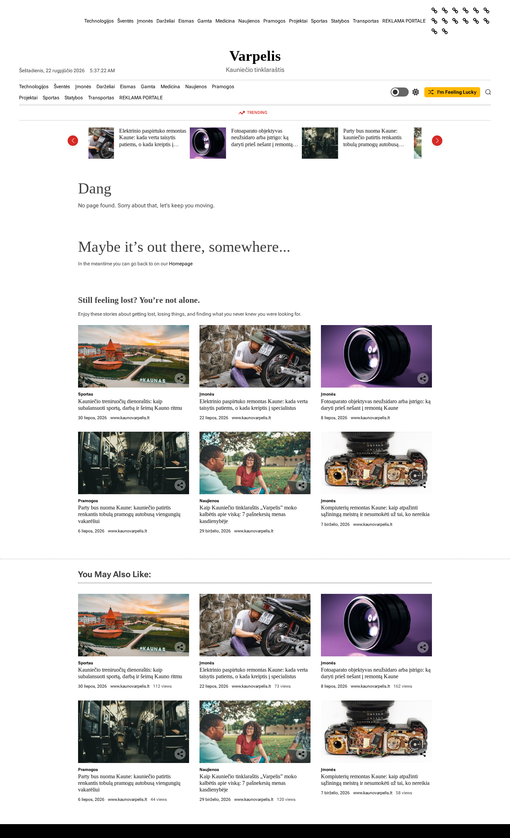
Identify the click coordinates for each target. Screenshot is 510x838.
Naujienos (249, 21)
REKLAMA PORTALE (404, 21)
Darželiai (165, 21)
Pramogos (274, 21)
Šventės (125, 21)
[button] (73, 140)
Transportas (366, 21)
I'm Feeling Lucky (456, 92)
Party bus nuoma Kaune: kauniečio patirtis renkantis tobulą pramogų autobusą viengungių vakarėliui (271, 141)
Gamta (204, 21)
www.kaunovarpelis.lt (130, 417)
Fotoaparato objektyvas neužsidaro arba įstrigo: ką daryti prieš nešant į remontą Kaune (160, 141)
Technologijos (99, 21)
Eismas (186, 21)
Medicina (225, 21)
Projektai (298, 21)
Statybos (340, 21)
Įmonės (145, 21)
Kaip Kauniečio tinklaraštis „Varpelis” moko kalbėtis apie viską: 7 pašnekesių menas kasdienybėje (386, 141)
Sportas (319, 21)
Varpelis (255, 56)
